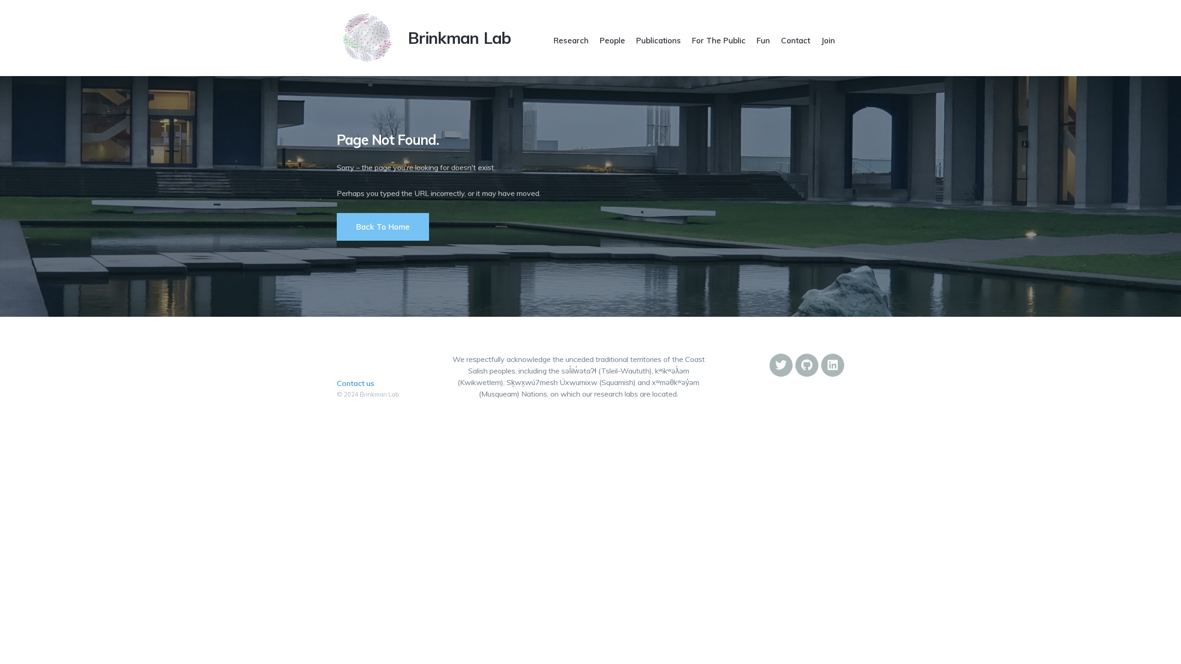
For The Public (719, 40)
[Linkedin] (832, 365)
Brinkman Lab (459, 38)
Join (828, 40)
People (612, 40)
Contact (795, 40)
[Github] (806, 365)
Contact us (355, 383)
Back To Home (383, 226)
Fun (763, 40)
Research (571, 40)
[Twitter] (781, 365)
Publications (658, 40)
